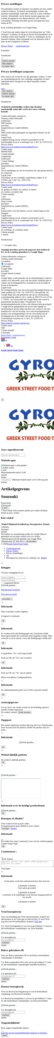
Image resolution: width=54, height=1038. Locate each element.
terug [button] (3, 88)
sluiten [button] (3, 477)
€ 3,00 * (5, 508)
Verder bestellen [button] (24, 712)
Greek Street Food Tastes (17, 544)
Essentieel (5, 50)
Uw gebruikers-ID (8, 973)
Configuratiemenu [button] (24, 677)
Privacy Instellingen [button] (14, 553)
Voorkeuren (6, 55)
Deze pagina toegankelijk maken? (15, 1028)
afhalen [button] (4, 532)
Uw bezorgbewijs (8, 937)
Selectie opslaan (8, 61)
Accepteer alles (8, 66)
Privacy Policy (7, 46)
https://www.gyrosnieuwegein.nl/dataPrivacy (19, 147)
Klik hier (38, 921)
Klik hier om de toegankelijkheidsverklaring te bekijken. (24, 1033)
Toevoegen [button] (5, 869)
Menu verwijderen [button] (8, 677)
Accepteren (9, 264)
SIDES (44, 558)
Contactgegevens (13, 548)
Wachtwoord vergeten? (10, 590)
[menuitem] (29, 345)
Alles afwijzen (7, 64)
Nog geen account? (9, 594)
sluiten (4, 1036)
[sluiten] (2, 563)
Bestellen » (6, 480)
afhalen (14, 828)
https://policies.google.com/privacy (15, 323)
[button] (27, 340)
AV (7, 555)
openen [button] (4, 475)
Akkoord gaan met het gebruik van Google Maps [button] (21, 539)
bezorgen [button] (5, 529)
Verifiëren (5, 943)
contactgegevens (22, 46)
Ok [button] (3, 621)
